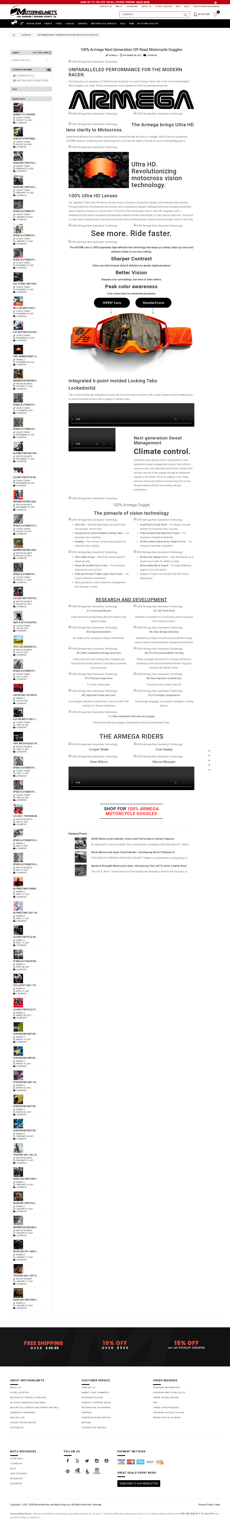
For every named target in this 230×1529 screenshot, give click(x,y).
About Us (146, 6)
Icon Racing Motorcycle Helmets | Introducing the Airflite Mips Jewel (25, 1106)
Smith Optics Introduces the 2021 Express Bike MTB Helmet (25, 622)
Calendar (16, 1483)
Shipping (87, 1412)
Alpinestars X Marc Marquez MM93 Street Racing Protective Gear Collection (25, 888)
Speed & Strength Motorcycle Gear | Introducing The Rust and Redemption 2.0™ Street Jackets (25, 574)
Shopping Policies (92, 1397)
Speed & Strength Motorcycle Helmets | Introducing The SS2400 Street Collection (25, 792)
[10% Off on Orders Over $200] (115, 1345)
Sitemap (96, 1504)
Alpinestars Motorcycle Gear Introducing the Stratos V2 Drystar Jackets (25, 453)
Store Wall (17, 1458)
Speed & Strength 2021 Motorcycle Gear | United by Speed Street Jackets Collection (25, 525)
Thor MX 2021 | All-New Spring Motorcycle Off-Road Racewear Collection (25, 1155)
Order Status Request (166, 1407)
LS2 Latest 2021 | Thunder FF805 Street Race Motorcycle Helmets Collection (25, 985)
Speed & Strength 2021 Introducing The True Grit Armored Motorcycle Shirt (25, 840)
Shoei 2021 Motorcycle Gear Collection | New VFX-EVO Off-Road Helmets (25, 1300)
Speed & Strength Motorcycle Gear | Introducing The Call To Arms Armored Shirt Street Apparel (25, 259)
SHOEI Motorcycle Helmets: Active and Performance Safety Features (25, 163)
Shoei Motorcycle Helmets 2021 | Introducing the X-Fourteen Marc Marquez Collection (25, 1203)
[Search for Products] (209, 775)
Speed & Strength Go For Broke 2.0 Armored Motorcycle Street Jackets (25, 864)
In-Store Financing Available (28, 1402)
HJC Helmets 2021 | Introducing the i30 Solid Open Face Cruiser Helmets (25, 719)
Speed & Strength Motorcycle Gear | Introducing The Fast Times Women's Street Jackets (25, 429)
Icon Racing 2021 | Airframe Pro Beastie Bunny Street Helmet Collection (25, 1082)
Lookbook (26, 35)
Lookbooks (131, 6)
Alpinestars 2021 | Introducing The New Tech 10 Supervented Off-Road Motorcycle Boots (25, 912)
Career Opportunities (23, 1422)
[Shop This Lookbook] (209, 754)
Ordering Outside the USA (168, 1412)
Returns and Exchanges (96, 1407)
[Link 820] (81, 870)
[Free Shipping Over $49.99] (43, 1345)
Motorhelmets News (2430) (32, 80)
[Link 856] (68, 1461)
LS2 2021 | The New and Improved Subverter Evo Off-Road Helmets (25, 816)
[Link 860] (107, 1461)
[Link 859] (97, 1461)
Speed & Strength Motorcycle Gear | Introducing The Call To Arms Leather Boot (25, 211)
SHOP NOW (143, 2)
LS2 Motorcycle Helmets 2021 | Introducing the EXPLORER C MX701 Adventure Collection (25, 937)
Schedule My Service (94, 1427)
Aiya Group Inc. (63, 1504)
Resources (16, 1478)
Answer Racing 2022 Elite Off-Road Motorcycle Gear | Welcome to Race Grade (25, 550)
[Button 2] (185, 14)
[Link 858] (87, 1461)
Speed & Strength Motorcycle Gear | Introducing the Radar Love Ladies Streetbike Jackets (25, 235)
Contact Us (104, 6)
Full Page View (40, 53)
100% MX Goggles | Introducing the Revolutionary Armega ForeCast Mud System (25, 743)
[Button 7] (47, 60)
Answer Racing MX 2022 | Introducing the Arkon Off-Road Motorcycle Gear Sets (25, 380)
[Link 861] (68, 1471)
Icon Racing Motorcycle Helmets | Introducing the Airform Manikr (25, 1130)
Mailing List (17, 1417)
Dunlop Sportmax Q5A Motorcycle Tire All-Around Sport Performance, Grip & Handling (25, 138)
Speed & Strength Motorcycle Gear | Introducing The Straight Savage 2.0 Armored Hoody (25, 767)
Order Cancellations (166, 1397)
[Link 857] (78, 1461)
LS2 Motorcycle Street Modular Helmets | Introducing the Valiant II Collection (25, 1009)
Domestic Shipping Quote (96, 1402)
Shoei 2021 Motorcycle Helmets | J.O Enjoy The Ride (25, 1179)
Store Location (163, 6)
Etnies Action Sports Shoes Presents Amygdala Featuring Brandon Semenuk (25, 961)
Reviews (86, 1422)
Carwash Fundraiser (22, 1412)
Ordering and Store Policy (169, 1392)
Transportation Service (96, 1417)
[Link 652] (13, 35)
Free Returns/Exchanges (206, 6)
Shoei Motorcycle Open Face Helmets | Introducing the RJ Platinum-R (25, 187)
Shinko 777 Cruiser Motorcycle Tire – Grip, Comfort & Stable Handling (25, 114)
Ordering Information (166, 1387)
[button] (202, 14)
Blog (186, 6)
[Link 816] (81, 843)
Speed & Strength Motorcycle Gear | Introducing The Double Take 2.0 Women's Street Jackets (25, 404)
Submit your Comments (95, 1392)
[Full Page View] (209, 744)
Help (177, 6)
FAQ (155, 1402)
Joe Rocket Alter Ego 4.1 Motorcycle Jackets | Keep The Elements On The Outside (25, 695)
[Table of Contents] (209, 785)
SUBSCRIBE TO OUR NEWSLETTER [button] (139, 1483)
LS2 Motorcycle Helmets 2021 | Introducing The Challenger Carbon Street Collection (25, 477)
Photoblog (17, 1427)
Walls (118, 6)
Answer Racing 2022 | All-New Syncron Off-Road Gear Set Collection (25, 501)
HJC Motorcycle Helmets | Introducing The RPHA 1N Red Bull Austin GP (25, 332)
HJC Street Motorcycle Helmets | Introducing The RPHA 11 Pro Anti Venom (25, 284)
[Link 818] (81, 856)
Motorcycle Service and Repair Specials (34, 1407)
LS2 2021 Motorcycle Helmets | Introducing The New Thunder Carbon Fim (25, 598)
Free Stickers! (18, 1473)
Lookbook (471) (25, 75)
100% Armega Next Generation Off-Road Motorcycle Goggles (25, 356)
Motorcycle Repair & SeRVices (28, 1397)
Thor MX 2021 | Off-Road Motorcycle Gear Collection (25, 1275)
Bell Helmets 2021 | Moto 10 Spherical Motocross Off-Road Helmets (25, 308)
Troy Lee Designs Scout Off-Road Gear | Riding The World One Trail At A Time (25, 647)
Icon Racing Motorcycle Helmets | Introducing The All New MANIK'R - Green (25, 1034)
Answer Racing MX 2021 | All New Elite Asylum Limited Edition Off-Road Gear (25, 1227)
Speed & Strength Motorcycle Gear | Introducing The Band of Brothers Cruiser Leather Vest (25, 671)
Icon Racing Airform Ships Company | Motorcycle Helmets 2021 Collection (25, 1058)
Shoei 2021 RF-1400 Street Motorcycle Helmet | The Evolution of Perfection (25, 1251)
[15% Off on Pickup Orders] (186, 1345)
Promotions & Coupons (167, 1417)
